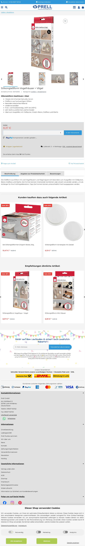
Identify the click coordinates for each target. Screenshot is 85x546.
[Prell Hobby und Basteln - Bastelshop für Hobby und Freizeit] (42, 7)
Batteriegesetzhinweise (9, 485)
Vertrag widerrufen (8, 469)
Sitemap (4, 479)
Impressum (5, 482)
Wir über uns (5, 439)
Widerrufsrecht (6, 488)
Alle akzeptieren (16, 541)
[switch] (10, 532)
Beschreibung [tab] (10, 174)
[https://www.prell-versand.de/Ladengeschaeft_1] (74, 7)
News (3, 442)
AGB (2, 475)
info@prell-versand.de (9, 415)
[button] (79, 7)
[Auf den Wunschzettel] (65, 21)
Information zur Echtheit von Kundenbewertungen (19, 491)
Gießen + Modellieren (38, 92)
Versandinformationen (9, 452)
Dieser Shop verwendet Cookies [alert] (42, 508)
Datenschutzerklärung (9, 526)
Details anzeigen (73, 543)
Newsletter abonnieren (60, 347)
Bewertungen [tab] (55, 174)
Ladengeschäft (6, 433)
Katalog (4, 458)
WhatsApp (11, 418)
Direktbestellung (7, 430)
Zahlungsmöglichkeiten (9, 449)
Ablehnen (46, 541)
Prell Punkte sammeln (9, 436)
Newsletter (5, 455)
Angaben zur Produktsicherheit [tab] (33, 174)
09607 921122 (11, 409)
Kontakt (4, 446)
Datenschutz (5, 472)
